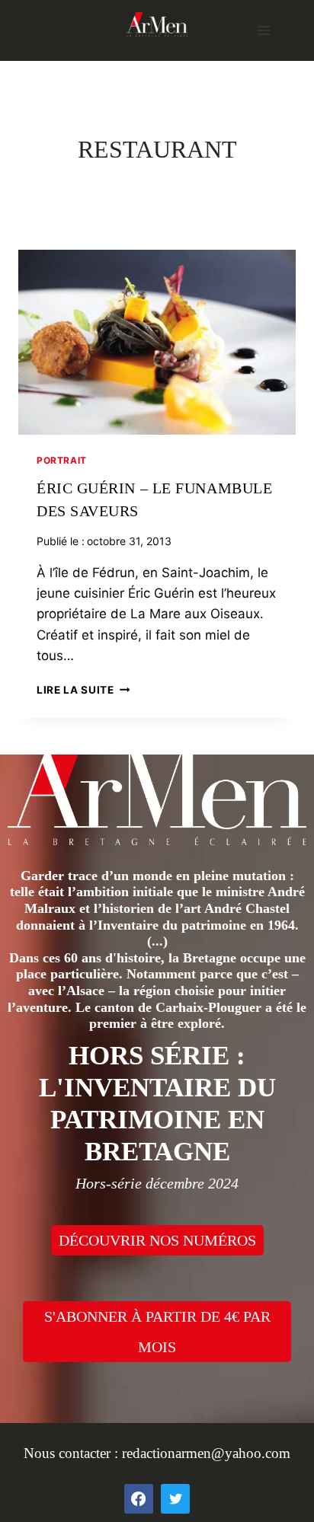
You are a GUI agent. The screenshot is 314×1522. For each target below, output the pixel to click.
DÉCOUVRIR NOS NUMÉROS (157, 1240)
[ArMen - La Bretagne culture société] (157, 24)
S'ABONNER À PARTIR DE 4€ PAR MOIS (157, 1331)
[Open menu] (263, 30)
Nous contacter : (73, 1453)
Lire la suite (83, 690)
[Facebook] (138, 1498)
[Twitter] (175, 1498)
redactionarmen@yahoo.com (206, 1453)
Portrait (62, 460)
